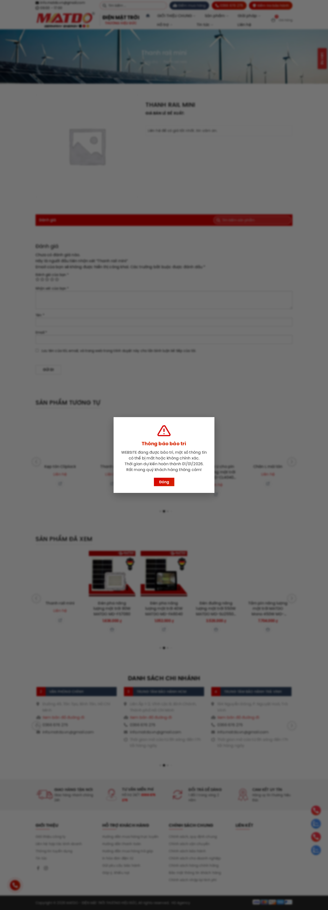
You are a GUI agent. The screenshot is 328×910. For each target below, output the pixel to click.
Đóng (164, 481)
